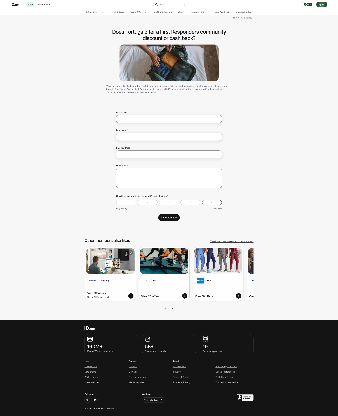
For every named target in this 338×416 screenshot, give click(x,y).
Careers (133, 366)
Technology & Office (199, 12)
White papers (91, 377)
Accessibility (179, 366)
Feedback (122, 165)
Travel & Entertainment (162, 12)
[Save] (130, 252)
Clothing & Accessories (95, 12)
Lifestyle (181, 12)
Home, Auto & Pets (222, 12)
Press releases (91, 382)
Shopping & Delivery (244, 12)
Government (43, 4)
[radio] (126, 202)
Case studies (90, 366)
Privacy (177, 371)
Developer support (138, 377)
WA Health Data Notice (226, 382)
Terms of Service (181, 377)
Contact (133, 371)
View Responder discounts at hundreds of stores (231, 241)
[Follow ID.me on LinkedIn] (95, 400)
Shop (30, 4)
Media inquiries (136, 382)
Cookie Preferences (225, 371)
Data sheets (90, 371)
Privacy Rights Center (226, 366)
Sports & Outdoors (138, 12)
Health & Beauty (118, 12)
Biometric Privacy (182, 382)
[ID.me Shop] (17, 4)
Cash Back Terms (224, 377)
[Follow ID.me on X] (87, 400)
